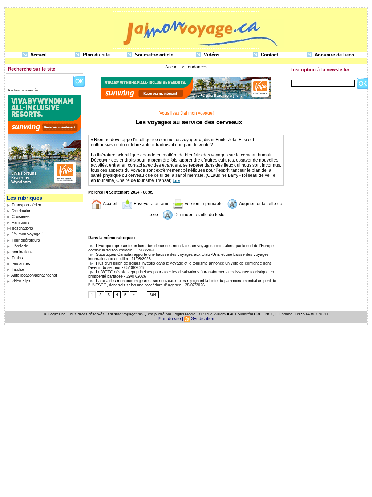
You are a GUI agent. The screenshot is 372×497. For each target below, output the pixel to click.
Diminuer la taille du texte (199, 214)
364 (153, 295)
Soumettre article (153, 54)
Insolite (17, 269)
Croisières (20, 216)
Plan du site (95, 54)
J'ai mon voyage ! (27, 234)
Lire (176, 180)
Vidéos (210, 54)
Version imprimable (203, 203)
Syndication (202, 318)
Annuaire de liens (333, 54)
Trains (17, 257)
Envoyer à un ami (150, 203)
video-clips (21, 281)
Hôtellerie (19, 246)
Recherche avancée (23, 90)
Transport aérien (26, 205)
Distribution (21, 210)
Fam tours (20, 222)
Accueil (38, 54)
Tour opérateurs (25, 240)
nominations (22, 252)
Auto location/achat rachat (34, 275)
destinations (22, 228)
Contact (268, 54)
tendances (20, 263)
